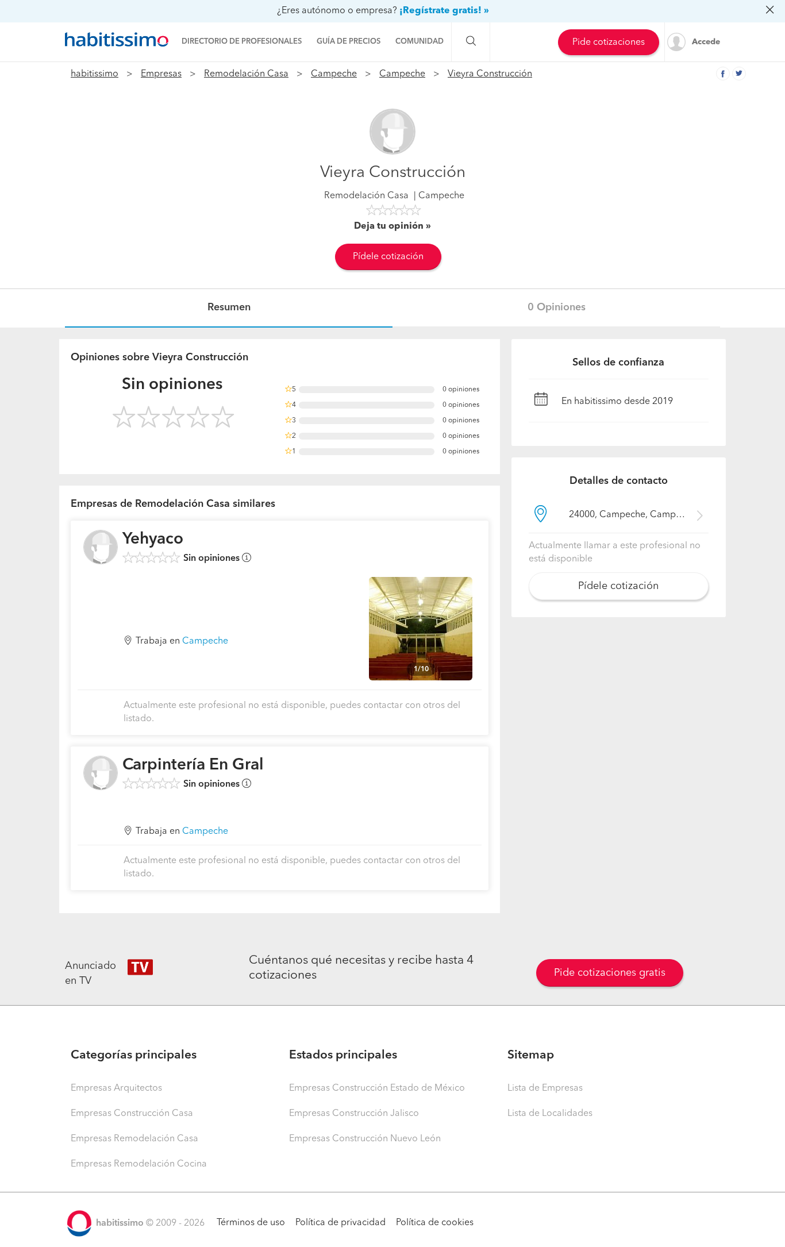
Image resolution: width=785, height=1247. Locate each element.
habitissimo (94, 74)
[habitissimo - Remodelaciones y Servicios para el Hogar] (116, 39)
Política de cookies (435, 1222)
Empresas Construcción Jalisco (354, 1113)
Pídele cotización (388, 256)
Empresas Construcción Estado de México (377, 1088)
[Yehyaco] (100, 547)
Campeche (334, 74)
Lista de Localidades (549, 1113)
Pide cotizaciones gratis (609, 973)
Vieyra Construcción (490, 74)
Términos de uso (251, 1222)
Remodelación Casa (246, 74)
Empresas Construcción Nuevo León (365, 1139)
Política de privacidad (340, 1222)
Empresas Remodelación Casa (134, 1139)
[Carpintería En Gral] (100, 773)
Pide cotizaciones (608, 42)
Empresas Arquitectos (116, 1088)
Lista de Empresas (545, 1088)
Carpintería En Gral (193, 765)
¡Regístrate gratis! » (444, 11)
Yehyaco (152, 540)
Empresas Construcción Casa (132, 1113)
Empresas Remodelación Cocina (139, 1164)
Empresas (161, 74)
